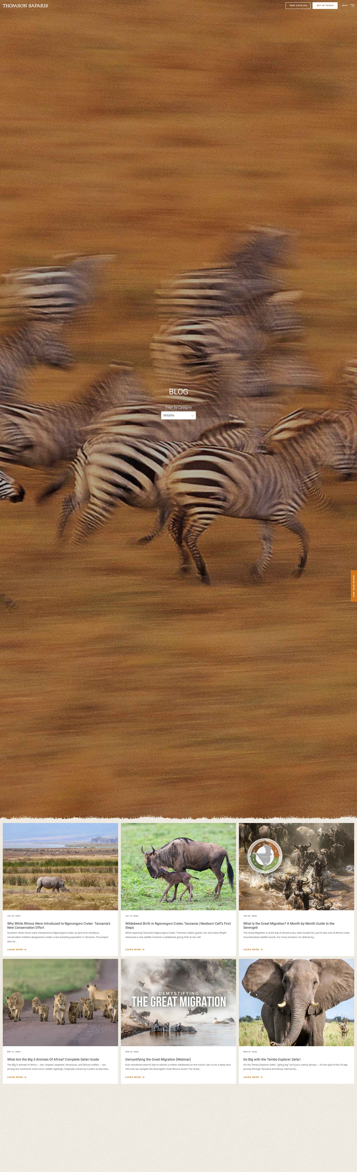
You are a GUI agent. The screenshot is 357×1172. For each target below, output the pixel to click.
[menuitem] (27, 5)
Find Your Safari (353, 586)
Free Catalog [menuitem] (298, 5)
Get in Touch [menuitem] (325, 5)
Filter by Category (178, 407)
